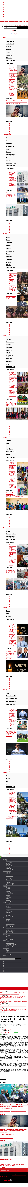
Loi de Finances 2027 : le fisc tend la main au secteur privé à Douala (12, 181)
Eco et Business (7, 134)
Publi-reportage (10, 154)
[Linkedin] (1, 1032)
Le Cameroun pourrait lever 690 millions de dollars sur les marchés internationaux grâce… (13, 1165)
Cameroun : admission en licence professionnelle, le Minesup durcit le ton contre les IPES (13, 287)
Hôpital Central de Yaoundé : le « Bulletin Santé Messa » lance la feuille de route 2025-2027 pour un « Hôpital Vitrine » (12, 560)
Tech (7, 149)
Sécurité (8, 46)
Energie (8, 141)
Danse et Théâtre (11, 452)
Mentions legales (5, 1170)
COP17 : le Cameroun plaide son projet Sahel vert (12, 280)
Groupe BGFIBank (11, 163)
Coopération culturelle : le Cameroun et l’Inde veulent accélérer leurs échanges (12, 474)
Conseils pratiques (11, 534)
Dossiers (5, 689)
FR (13, 30)
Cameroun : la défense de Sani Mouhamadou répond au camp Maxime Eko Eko (13, 644)
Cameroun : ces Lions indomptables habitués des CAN (12, 720)
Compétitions (9, 356)
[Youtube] (10, 131)
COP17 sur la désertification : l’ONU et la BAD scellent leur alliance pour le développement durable (13, 993)
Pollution (8, 265)
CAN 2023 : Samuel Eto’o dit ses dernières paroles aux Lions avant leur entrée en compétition (13, 713)
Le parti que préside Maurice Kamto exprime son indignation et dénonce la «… (11, 1137)
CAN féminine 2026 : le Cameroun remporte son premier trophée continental (13, 383)
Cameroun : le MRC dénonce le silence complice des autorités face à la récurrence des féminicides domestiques (13, 70)
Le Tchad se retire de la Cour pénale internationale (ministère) (11, 818)
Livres (7, 446)
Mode (7, 443)
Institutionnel (10, 44)
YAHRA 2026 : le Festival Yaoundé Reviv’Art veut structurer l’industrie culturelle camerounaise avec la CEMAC (12, 483)
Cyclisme (8, 344)
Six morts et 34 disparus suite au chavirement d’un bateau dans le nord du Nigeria (13, 801)
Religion (8, 454)
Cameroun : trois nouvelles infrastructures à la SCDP (12, 186)
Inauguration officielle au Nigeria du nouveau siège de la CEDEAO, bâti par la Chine (13, 808)
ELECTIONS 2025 (10, 60)
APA (7, 781)
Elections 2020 (10, 52)
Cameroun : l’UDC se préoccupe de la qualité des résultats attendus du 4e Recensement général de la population (13, 91)
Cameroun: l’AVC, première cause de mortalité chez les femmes (12, 547)
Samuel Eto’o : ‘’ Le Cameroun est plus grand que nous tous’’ (12, 638)
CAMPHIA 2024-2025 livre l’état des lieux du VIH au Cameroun (13, 552)
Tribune (8, 611)
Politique (5, 37)
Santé (4, 527)
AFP (7, 776)
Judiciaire (8, 49)
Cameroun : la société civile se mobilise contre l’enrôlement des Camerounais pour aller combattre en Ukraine (13, 1006)
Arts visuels (9, 449)
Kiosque (8, 240)
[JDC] (14, 34)
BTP (7, 157)
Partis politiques (10, 41)
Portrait (8, 254)
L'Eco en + (8, 152)
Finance (8, 138)
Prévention (9, 58)
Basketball (9, 358)
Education (8, 245)
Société (5, 233)
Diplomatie (9, 55)
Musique (8, 440)
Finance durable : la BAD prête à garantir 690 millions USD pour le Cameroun (13, 174)
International (6, 772)
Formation (9, 256)
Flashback (9, 259)
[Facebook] (9, 124)
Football (8, 339)
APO (7, 784)
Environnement (10, 251)
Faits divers (9, 242)
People (4, 955)
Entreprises (9, 143)
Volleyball (8, 353)
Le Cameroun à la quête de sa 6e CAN (12, 725)
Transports (9, 160)
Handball (8, 364)
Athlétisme (9, 350)
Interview (8, 616)
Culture (5, 437)
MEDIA (4, 855)
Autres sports (10, 342)
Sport (4, 335)
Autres (8, 778)
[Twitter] (10, 125)
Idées (7, 613)
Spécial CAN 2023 (11, 701)
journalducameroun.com (18, 1175)
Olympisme (9, 347)
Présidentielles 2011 (11, 698)
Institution (9, 361)
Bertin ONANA (8, 1029)
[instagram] (9, 127)
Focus (7, 693)
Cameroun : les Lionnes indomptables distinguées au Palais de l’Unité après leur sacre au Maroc (13, 376)
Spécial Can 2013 (11, 696)
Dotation (8, 262)
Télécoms (8, 248)
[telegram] (9, 130)
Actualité (8, 531)
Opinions (5, 607)
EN (15, 30)
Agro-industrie (10, 146)
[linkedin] (9, 128)
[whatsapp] (16, 1032)
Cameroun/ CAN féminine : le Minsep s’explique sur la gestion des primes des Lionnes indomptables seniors (13, 392)
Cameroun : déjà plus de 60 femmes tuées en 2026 (13, 274)
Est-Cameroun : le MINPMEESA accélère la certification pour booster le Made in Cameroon (13, 1010)
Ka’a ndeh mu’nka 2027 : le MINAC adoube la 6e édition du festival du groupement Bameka (13, 466)
